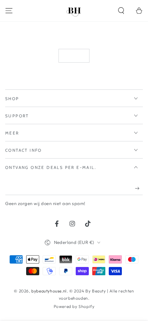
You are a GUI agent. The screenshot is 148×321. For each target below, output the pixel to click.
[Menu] (9, 11)
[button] (121, 11)
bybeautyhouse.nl (49, 290)
